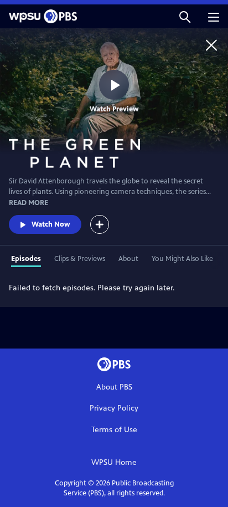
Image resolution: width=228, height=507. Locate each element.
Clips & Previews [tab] (79, 258)
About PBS (114, 387)
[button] (184, 16)
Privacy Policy (114, 408)
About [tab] (128, 258)
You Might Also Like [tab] (182, 258)
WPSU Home (114, 462)
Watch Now (51, 224)
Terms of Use (114, 429)
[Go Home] (211, 44)
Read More (28, 202)
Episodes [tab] (26, 258)
